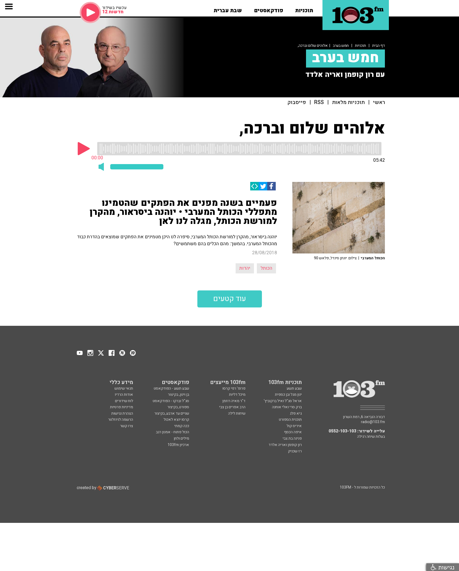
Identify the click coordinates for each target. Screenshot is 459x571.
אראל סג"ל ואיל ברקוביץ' (283, 401)
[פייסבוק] (271, 186)
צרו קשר (126, 426)
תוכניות (360, 45)
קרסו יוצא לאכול (176, 420)
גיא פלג (296, 413)
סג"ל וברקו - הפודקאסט (171, 401)
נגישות (445, 567)
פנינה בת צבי (292, 438)
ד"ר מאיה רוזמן (233, 401)
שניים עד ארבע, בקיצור (171, 413)
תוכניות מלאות (348, 102)
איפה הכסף (293, 432)
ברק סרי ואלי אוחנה (287, 407)
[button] (304, 9)
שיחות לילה (236, 413)
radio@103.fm (373, 422)
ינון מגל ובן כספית (288, 395)
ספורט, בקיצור (178, 407)
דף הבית (378, 45)
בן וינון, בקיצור (178, 395)
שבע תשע (294, 388)
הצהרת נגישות (122, 413)
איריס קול (294, 426)
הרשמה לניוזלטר (120, 420)
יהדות (244, 268)
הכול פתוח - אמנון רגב (172, 432)
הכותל (266, 268)
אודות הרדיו (124, 395)
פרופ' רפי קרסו (233, 388)
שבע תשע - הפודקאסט (171, 388)
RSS (319, 102)
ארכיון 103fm (178, 445)
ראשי (379, 102)
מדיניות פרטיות (121, 407)
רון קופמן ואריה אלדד (285, 445)
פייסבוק (296, 102)
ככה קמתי (181, 426)
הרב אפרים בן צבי (232, 407)
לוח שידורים (124, 401)
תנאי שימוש (123, 388)
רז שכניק (295, 451)
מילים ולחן (181, 438)
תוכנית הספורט (290, 420)
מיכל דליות (237, 395)
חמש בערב (341, 45)
